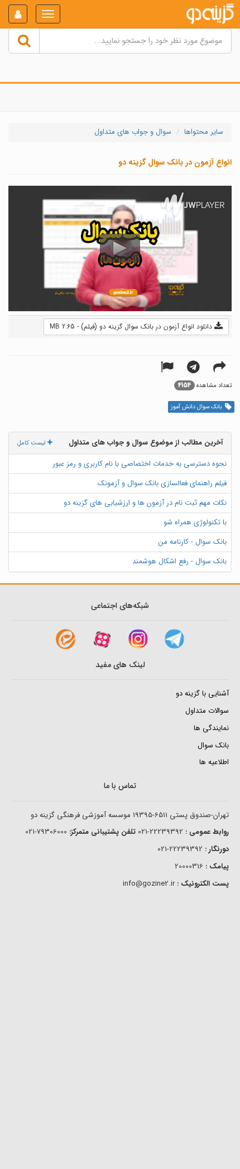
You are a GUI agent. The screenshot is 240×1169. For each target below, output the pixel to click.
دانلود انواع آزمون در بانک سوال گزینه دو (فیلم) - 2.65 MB (132, 326)
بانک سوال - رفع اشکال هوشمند (179, 561)
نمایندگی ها (211, 728)
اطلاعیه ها (214, 762)
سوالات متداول (207, 711)
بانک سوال (213, 745)
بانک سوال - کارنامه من (193, 542)
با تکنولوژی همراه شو (195, 522)
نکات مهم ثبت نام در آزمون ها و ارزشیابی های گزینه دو (145, 503)
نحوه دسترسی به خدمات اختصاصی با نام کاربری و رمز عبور (139, 464)
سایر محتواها (203, 132)
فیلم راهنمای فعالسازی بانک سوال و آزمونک (162, 483)
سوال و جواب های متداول (132, 132)
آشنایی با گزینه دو (202, 693)
